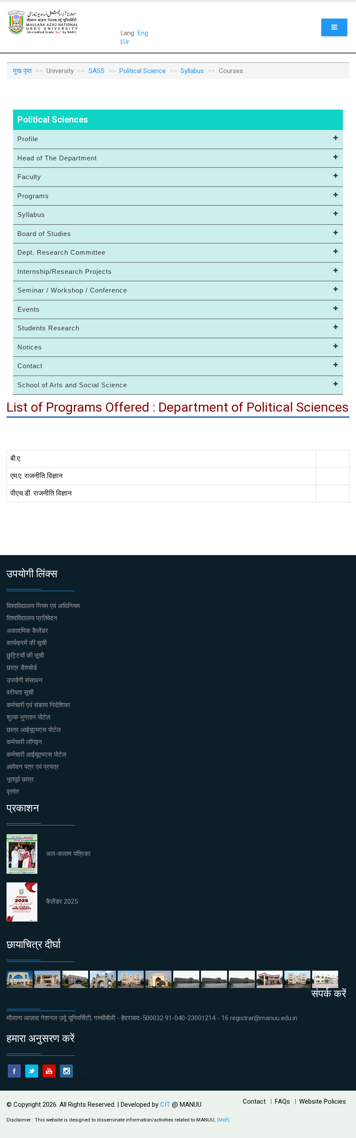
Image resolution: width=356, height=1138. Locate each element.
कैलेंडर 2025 (62, 901)
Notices (29, 347)
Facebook (14, 1071)
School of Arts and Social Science (72, 385)
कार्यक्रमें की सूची (26, 643)
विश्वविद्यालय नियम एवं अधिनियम (43, 606)
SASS (97, 71)
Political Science (142, 71)
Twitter (31, 1071)
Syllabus (192, 71)
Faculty (29, 176)
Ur (126, 41)
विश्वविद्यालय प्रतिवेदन (32, 618)
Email (83, 1071)
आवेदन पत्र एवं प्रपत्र (33, 767)
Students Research (48, 328)
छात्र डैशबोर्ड (22, 668)
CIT (166, 1104)
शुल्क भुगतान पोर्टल (28, 717)
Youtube (49, 1071)
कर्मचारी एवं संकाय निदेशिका (38, 705)
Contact (30, 365)
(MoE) (223, 1120)
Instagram (66, 1071)
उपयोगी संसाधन (25, 680)
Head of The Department (57, 158)
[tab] (178, 139)
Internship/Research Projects (64, 271)
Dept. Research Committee (61, 252)
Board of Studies (44, 233)
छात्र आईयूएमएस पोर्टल (34, 730)
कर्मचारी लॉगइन (24, 742)
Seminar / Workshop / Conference (72, 290)
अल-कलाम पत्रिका (68, 854)
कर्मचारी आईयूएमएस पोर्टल (36, 755)
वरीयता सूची (20, 692)
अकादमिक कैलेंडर (27, 631)
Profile (27, 139)
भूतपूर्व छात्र (20, 779)
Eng (143, 33)
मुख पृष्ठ (22, 71)
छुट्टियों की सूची (25, 655)
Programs (33, 196)
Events (28, 309)
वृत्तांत (13, 791)
